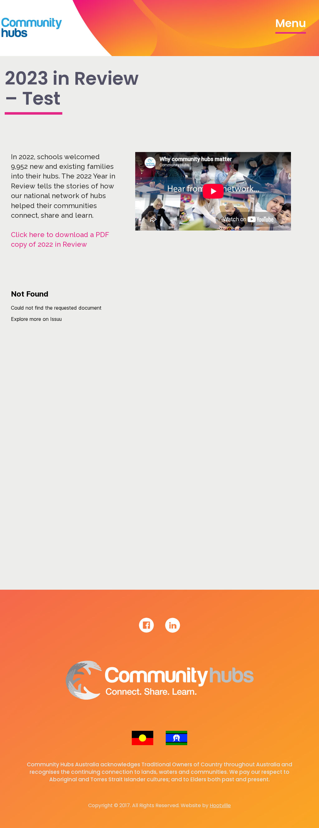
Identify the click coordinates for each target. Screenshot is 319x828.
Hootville (220, 805)
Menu (290, 23)
